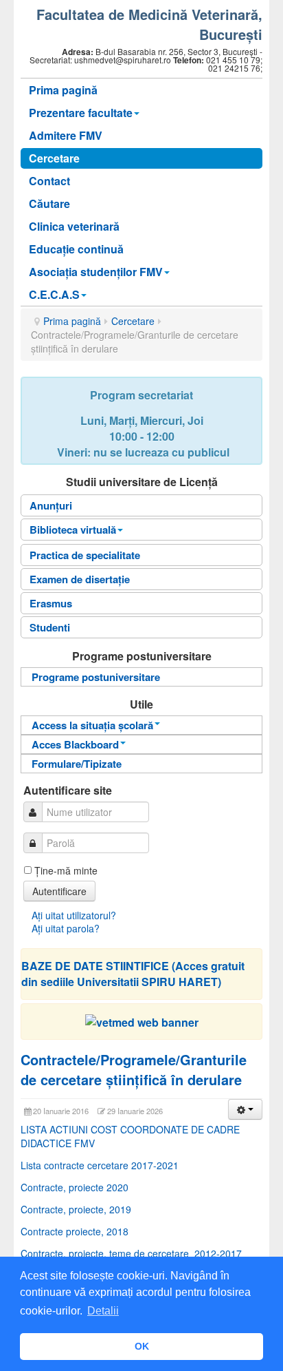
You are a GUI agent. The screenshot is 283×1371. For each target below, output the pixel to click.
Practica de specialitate (85, 555)
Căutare (49, 203)
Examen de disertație (80, 579)
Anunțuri (51, 505)
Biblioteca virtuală (73, 529)
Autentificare (59, 891)
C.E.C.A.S (54, 294)
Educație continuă (76, 249)
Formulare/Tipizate (77, 763)
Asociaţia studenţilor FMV (96, 272)
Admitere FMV (65, 135)
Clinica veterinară (74, 226)
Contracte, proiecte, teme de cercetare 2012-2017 (131, 1253)
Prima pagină (63, 90)
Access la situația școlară (92, 725)
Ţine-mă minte (66, 870)
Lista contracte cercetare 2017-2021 (100, 1165)
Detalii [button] (103, 1311)
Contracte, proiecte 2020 (74, 1187)
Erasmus (51, 603)
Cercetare (54, 158)
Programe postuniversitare (96, 676)
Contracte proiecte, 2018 (74, 1231)
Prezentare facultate (81, 113)
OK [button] (142, 1346)
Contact (49, 181)
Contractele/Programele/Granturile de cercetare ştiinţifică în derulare (134, 1069)
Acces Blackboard (75, 744)
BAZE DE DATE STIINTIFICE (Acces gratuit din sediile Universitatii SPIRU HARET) (133, 974)
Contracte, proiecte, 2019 (76, 1209)
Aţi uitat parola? (66, 928)
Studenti (50, 627)
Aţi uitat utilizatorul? (74, 915)
